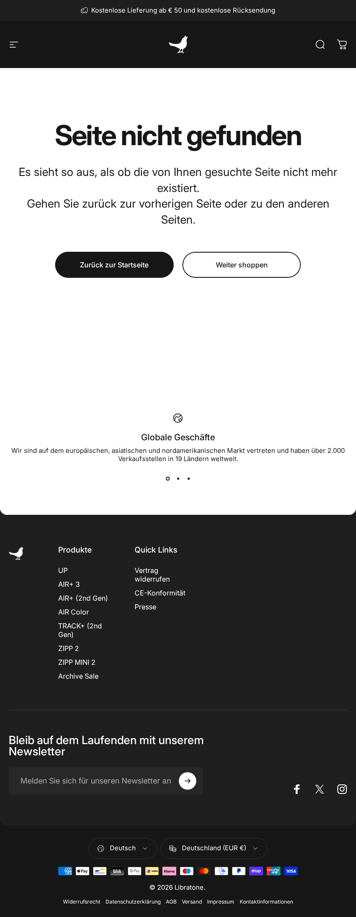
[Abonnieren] (187, 781)
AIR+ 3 (69, 584)
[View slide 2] (178, 478)
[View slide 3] (188, 478)
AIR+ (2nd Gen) (83, 598)
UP (63, 570)
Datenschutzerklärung (133, 901)
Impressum (220, 901)
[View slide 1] (167, 478)
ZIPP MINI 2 (77, 662)
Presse (145, 606)
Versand (192, 901)
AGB (171, 901)
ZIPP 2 (68, 648)
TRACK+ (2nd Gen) (80, 630)
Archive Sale (78, 676)
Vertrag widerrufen (152, 574)
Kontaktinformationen (266, 901)
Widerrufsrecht (81, 901)
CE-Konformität (160, 593)
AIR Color (73, 612)
